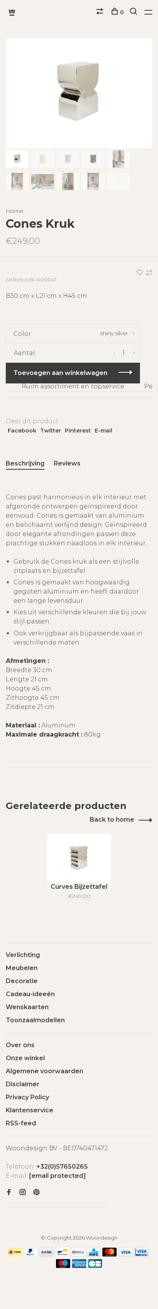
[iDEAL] (14, 1254)
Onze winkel (25, 1058)
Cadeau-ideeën (30, 994)
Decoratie (22, 981)
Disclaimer (23, 1084)
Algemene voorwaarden (44, 1071)
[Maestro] (63, 1266)
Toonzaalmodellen (35, 1020)
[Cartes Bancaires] (95, 1266)
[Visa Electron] (141, 1254)
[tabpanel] (79, 93)
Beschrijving (25, 463)
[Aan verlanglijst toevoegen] (140, 273)
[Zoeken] (134, 12)
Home (14, 210)
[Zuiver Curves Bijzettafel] (79, 858)
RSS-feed (21, 1123)
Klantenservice (29, 1110)
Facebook (22, 430)
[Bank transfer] (47, 1254)
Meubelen (22, 968)
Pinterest (78, 430)
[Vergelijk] (100, 12)
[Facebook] (9, 1192)
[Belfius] (78, 1254)
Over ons (20, 1045)
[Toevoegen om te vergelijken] (149, 273)
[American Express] (79, 1266)
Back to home (112, 819)
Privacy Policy (27, 1097)
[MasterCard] (109, 1254)
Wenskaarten (27, 1007)
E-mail (103, 430)
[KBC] (93, 1254)
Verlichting (23, 955)
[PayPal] (30, 1254)
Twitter (50, 430)
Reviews (67, 463)
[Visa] (125, 1254)
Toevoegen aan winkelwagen (60, 373)
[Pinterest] (36, 1192)
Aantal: (25, 353)
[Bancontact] (62, 1254)
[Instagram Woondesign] (23, 1192)
